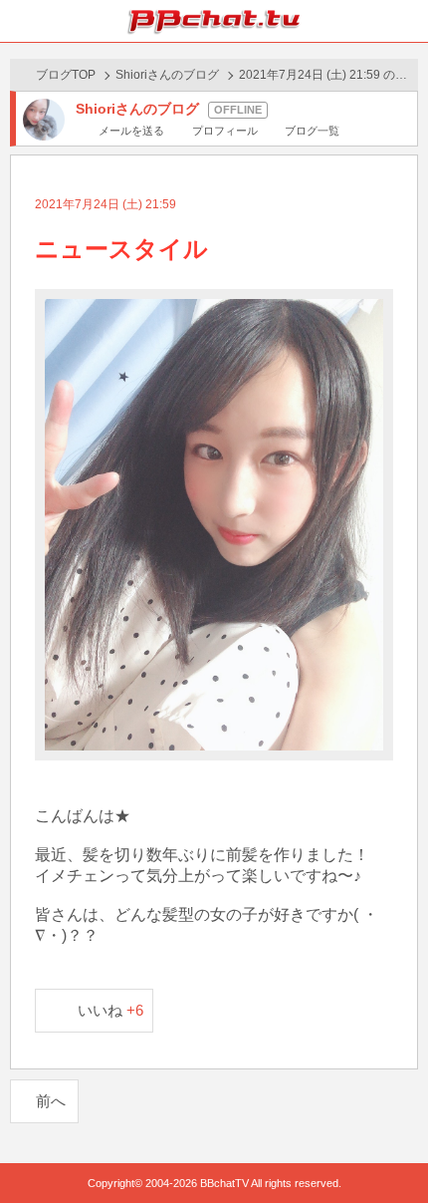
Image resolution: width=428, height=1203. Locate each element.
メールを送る (131, 131)
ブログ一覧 (312, 131)
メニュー (407, 21)
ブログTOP (66, 75)
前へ (51, 1100)
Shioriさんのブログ (167, 75)
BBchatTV (214, 21)
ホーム (21, 21)
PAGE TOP (392, 1149)
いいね (111, 1010)
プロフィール (224, 131)
